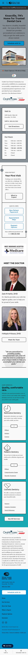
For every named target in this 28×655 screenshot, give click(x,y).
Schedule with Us (14, 43)
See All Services (14, 519)
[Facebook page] (3, 622)
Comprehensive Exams (11, 472)
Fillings (7, 430)
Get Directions (14, 126)
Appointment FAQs (14, 219)
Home (3, 598)
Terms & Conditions (14, 632)
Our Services (6, 602)
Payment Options (14, 226)
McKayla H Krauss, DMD (11, 333)
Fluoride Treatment (10, 475)
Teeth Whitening (9, 510)
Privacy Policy (5, 632)
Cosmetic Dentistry (10, 507)
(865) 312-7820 (14, 121)
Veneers (7, 503)
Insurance (5, 618)
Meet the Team (14, 340)
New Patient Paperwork (14, 211)
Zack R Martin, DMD (10, 294)
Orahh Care (23, 632)
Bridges (7, 433)
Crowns (7, 436)
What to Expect (14, 196)
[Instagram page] (6, 622)
